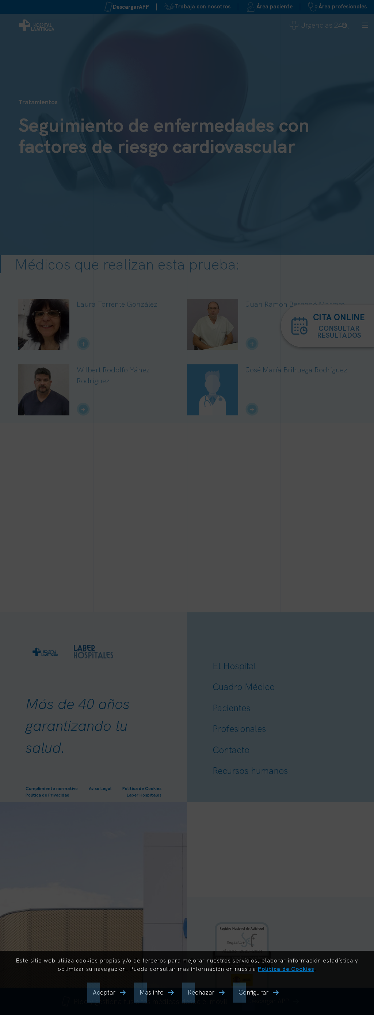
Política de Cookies (286, 968)
